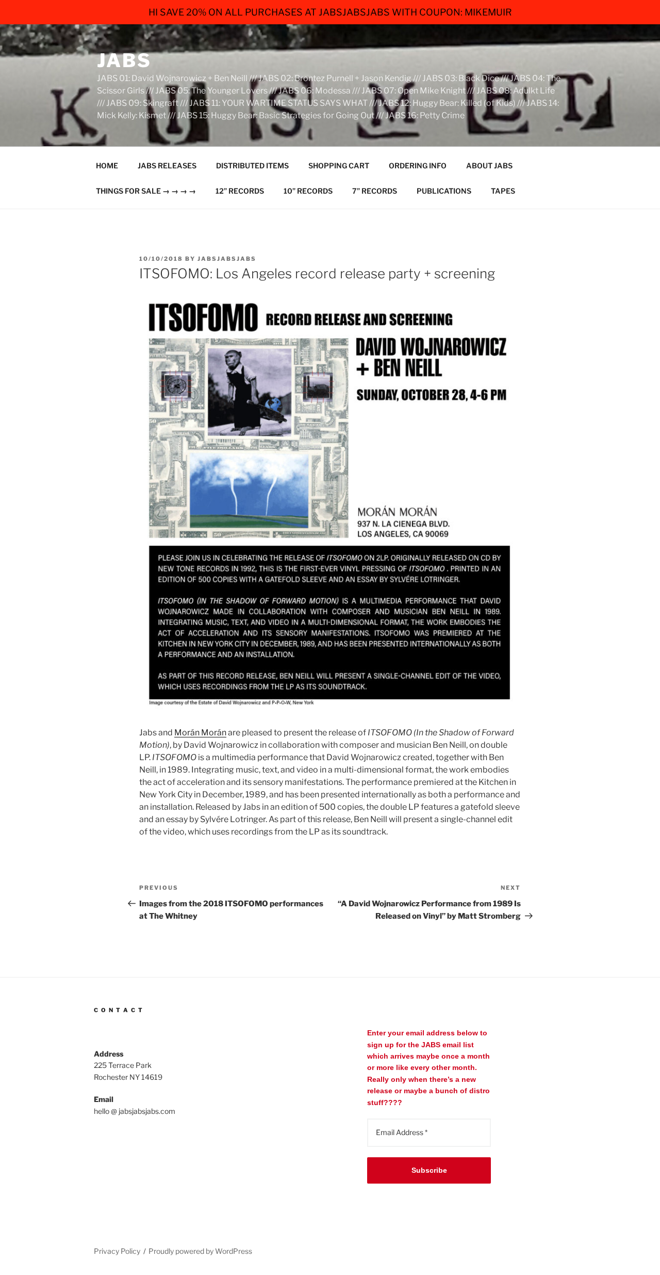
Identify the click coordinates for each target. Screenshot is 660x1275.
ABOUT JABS (489, 165)
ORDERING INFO (418, 165)
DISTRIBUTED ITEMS (252, 165)
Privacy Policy (117, 1251)
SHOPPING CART (338, 165)
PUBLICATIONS (444, 190)
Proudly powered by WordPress (200, 1251)
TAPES (503, 190)
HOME (107, 165)
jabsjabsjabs (226, 258)
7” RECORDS (374, 190)
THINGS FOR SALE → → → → (146, 190)
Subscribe (429, 1170)
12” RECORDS (240, 190)
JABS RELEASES (167, 165)
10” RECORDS (308, 190)
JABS (124, 60)
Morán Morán (200, 732)
